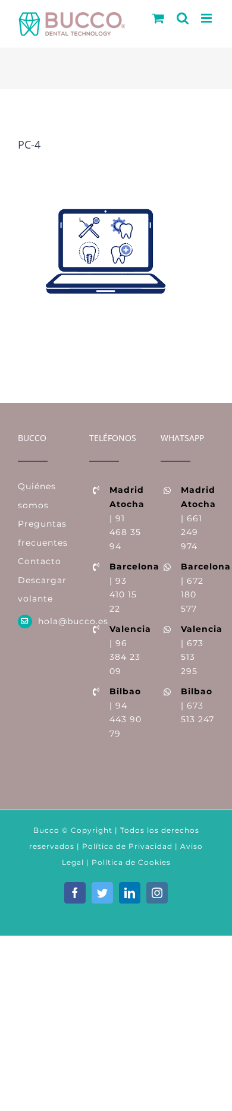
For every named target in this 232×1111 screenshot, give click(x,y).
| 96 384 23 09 (126, 650)
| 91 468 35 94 (126, 518)
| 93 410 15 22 (126, 587)
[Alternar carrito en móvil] (158, 18)
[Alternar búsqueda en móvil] (183, 18)
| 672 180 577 (197, 587)
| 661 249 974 (197, 518)
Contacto (39, 561)
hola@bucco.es (54, 621)
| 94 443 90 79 (125, 712)
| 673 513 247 (197, 705)
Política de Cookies (131, 862)
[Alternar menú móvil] (207, 18)
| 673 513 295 (197, 650)
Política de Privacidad (126, 846)
